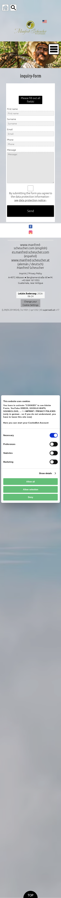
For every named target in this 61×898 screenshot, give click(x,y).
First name (12, 109)
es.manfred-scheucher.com (30, 252)
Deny (30, 497)
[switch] (54, 444)
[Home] (5, 7)
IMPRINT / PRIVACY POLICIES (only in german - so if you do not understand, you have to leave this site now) (29, 414)
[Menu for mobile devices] (54, 49)
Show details (45, 473)
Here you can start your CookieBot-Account (26, 423)
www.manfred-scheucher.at (30, 260)
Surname (11, 119)
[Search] (13, 7)
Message (11, 150)
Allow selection (30, 489)
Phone (10, 139)
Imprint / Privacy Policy (30, 273)
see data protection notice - (30, 200)
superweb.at (49, 310)
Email (10, 129)
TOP (30, 895)
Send (30, 211)
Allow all (30, 481)
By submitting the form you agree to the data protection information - (30, 195)
